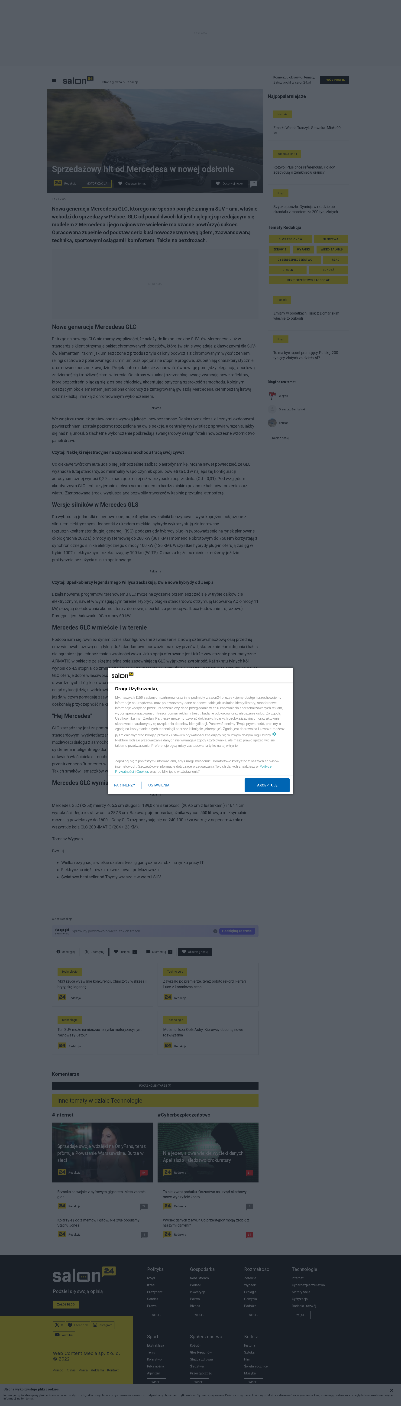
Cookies (142, 771)
